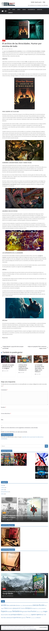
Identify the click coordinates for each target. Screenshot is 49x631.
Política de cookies (33, 628)
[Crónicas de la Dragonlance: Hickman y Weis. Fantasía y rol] (24, 356)
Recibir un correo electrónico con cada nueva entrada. (14, 432)
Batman (30, 605)
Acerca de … (40, 9)
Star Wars (3, 617)
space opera (36, 614)
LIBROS (18, 9)
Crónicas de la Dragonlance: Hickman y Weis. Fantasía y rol (23, 367)
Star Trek (43, 614)
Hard (29, 611)
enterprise (43, 608)
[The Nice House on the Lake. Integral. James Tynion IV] (24, 497)
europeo (10, 611)
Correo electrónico (6, 413)
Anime (18, 605)
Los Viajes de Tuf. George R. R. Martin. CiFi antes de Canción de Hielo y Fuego (24, 592)
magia (45, 611)
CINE (9, 9)
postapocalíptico (16, 614)
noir (9, 614)
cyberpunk (15, 608)
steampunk (9, 617)
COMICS (24, 9)
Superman (23, 617)
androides (13, 605)
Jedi (37, 611)
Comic (10, 608)
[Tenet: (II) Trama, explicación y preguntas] (41, 459)
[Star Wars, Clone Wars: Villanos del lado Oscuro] (20, 459)
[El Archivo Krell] (2, 11)
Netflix (6, 614)
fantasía (15, 611)
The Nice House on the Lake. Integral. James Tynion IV (22, 517)
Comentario (4, 390)
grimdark (24, 611)
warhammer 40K (33, 617)
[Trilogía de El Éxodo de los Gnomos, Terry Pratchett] (7, 459)
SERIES (13, 9)
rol (26, 614)
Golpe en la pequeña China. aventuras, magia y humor (37, 347)
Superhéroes (17, 617)
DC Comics (22, 608)
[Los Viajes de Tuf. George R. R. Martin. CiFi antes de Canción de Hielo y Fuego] (24, 573)
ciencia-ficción (38, 605)
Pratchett (24, 614)
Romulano (29, 614)
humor (33, 611)
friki (20, 611)
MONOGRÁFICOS (31, 9)
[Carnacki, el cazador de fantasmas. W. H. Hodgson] (8, 356)
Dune (38, 608)
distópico (28, 608)
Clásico (6, 608)
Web (2, 419)
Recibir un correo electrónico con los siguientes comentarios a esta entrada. (19, 427)
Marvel (2, 614)
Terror (28, 617)
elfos (40, 608)
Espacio (4, 611)
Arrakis (21, 605)
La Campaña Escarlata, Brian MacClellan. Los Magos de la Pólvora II (39, 368)
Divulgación (34, 608)
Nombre (3, 407)
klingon (41, 611)
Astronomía (26, 605)
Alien (8, 605)
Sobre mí (10, 12)
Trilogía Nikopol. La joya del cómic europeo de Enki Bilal (13, 347)
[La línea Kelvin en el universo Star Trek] (41, 472)
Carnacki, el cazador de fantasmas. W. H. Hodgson (8, 366)
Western (39, 617)
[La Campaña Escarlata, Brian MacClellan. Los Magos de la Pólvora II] (41, 356)
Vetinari (11, 48)
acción (4, 605)
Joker (39, 611)
